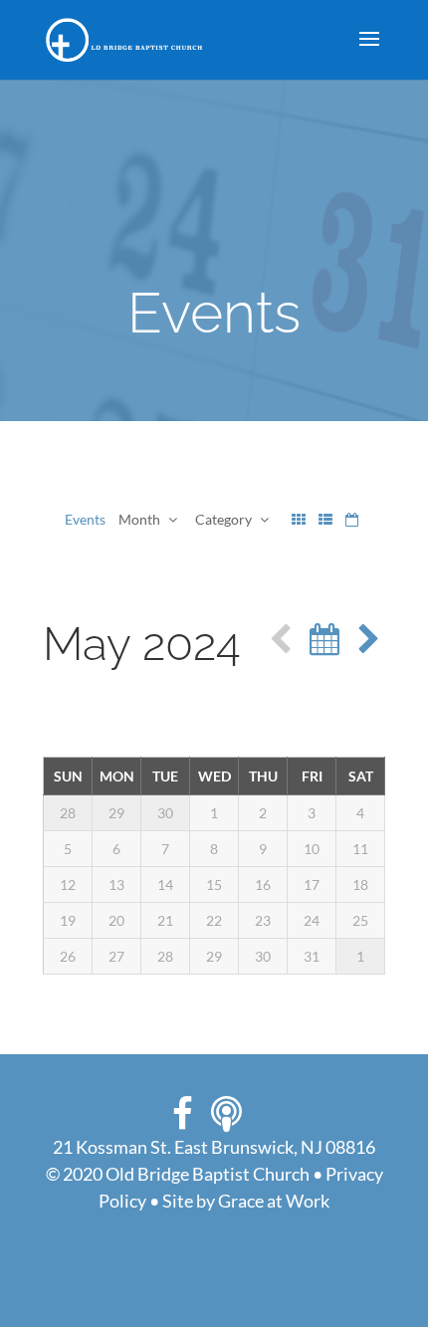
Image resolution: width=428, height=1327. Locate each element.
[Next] (368, 639)
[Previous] (280, 639)
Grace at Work (273, 1201)
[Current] (324, 639)
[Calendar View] (351, 519)
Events (85, 519)
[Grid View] (299, 519)
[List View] (325, 519)
